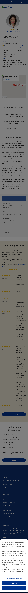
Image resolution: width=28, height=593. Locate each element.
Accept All (14, 588)
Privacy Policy (13, 573)
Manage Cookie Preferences (14, 578)
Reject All (14, 583)
